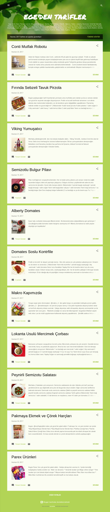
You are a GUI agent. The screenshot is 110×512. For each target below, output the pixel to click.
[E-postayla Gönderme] (29, 76)
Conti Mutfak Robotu (29, 46)
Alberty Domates (25, 210)
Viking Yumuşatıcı (26, 128)
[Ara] (101, 6)
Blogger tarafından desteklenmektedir (56, 502)
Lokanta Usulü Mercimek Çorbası (40, 334)
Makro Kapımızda (26, 293)
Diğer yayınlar (55, 495)
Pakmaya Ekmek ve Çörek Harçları (41, 416)
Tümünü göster (93, 37)
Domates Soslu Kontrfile (32, 251)
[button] (97, 46)
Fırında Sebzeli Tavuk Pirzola (36, 87)
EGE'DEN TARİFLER (55, 17)
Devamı (96, 75)
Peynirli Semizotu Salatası (33, 375)
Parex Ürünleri (23, 457)
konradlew (52, 506)
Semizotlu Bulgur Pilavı (31, 169)
